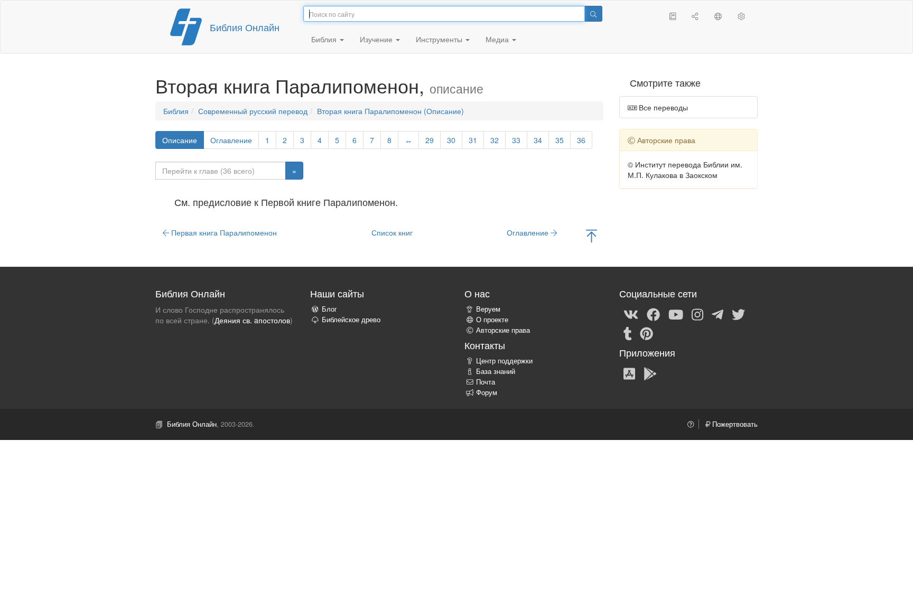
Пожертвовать (734, 424)
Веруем (488, 309)
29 (429, 140)
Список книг (392, 232)
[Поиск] (593, 14)
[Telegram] (717, 313)
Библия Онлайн (245, 27)
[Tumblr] (627, 332)
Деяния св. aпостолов (252, 320)
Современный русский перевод (253, 111)
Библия (176, 111)
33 (516, 140)
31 (473, 140)
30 (451, 140)
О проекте (492, 319)
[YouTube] (675, 313)
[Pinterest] (646, 332)
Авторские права (503, 330)
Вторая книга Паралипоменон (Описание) (390, 111)
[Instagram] (697, 313)
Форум (486, 392)
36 (581, 140)
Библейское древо (351, 319)
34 (538, 140)
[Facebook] (653, 313)
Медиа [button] (498, 39)
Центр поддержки (504, 361)
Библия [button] (325, 39)
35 (559, 140)
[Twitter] (738, 313)
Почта (485, 382)
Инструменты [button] (440, 39)
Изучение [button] (377, 39)
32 (494, 140)
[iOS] (629, 372)
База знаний (495, 371)
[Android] (650, 372)
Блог (329, 309)
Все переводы (662, 107)
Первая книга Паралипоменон (223, 232)
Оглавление (231, 140)
